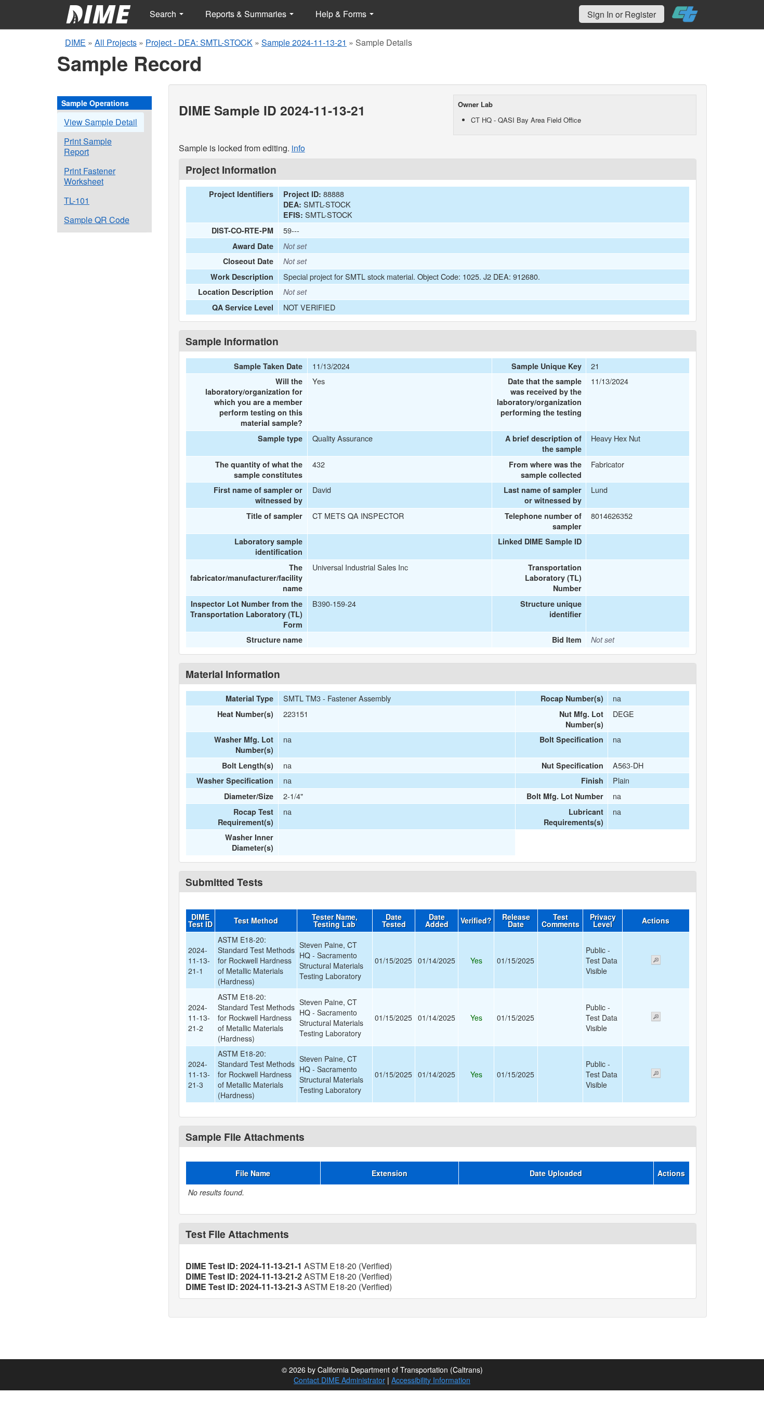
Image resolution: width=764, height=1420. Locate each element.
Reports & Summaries (246, 14)
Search (164, 14)
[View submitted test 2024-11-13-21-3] (656, 1074)
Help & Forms (341, 14)
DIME (75, 42)
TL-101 (76, 200)
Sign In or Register (621, 14)
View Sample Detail (100, 122)
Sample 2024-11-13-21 (304, 42)
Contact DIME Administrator (339, 1380)
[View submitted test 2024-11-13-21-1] (656, 961)
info (298, 148)
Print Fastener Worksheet (89, 176)
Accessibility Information (430, 1380)
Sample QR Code (96, 220)
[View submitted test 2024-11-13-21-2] (656, 1017)
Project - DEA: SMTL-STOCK (199, 42)
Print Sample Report (88, 146)
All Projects (116, 42)
